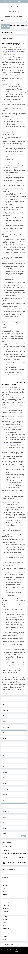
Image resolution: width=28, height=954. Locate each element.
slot (4, 733)
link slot (4, 744)
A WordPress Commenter (9, 871)
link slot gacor (6, 727)
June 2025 (5, 917)
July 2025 (5, 914)
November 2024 (6, 936)
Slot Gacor (5, 738)
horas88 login (9, 444)
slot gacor (5, 721)
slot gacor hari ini (7, 811)
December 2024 (6, 933)
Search (4, 833)
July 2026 (5, 880)
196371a (5, 47)
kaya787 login (14, 51)
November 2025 (6, 902)
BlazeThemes (15, 951)
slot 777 (4, 761)
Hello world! (19, 871)
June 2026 (5, 883)
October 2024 (6, 939)
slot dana (5, 783)
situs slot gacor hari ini (8, 806)
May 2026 (5, 885)
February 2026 (6, 894)
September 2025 (6, 908)
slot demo (5, 794)
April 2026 (5, 888)
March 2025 (5, 925)
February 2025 (6, 928)
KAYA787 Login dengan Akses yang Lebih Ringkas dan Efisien (13, 1)
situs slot (5, 772)
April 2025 (5, 922)
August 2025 (5, 911)
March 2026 (5, 891)
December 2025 (6, 900)
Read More (4, 378)
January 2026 (6, 897)
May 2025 (5, 919)
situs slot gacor (6, 749)
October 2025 (6, 905)
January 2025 (6, 931)
